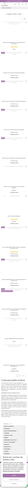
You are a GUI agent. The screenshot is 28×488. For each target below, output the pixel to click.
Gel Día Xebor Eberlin (14, 216)
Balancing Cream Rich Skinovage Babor (14, 101)
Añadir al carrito (14, 77)
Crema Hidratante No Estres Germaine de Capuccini (14, 280)
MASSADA (6, 444)
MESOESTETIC (7, 446)
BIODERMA (7, 428)
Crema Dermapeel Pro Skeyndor (14, 338)
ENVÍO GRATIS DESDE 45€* (17, 1)
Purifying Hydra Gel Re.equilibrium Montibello (14, 366)
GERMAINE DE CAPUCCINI (10, 440)
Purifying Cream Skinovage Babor (14, 129)
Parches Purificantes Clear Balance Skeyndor (14, 43)
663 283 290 (9, 1)
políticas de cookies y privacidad (11, 471)
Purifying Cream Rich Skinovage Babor (14, 158)
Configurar (14, 483)
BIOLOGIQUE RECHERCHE (10, 430)
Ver (14, 49)
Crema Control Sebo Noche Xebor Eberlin (14, 187)
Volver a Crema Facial (6, 7)
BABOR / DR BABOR (9, 426)
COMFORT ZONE (8, 435)
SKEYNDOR (6, 453)
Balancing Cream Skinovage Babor (14, 72)
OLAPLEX (6, 451)
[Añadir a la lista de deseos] (26, 23)
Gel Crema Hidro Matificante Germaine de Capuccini (14, 248)
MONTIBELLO (7, 449)
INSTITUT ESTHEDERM (9, 442)
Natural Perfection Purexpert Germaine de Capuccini (14, 309)
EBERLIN (6, 437)
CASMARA (6, 433)
